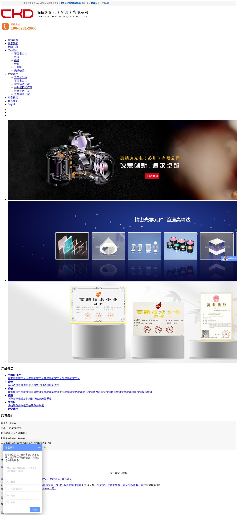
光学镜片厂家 (22, 94)
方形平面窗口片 (35, 378)
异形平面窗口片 (71, 378)
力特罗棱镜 (24, 392)
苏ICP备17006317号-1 (44, 488)
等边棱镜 (36, 392)
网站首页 (13, 40)
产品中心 (13, 50)
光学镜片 (106, 3)
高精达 (94, 3)
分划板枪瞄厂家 (23, 87)
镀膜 (16, 63)
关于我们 (13, 43)
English (11, 104)
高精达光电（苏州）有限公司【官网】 (62, 485)
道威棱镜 (46, 392)
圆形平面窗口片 (17, 378)
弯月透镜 (23, 385)
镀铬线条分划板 (17, 405)
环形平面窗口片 (53, 378)
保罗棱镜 (137, 392)
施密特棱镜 (76, 392)
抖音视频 (13, 97)
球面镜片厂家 (22, 84)
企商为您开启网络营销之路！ (73, 3)
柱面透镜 (54, 385)
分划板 (18, 67)
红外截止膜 (37, 398)
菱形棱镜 (88, 392)
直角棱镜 (13, 392)
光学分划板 (20, 77)
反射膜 (27, 398)
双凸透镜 (13, 385)
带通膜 (48, 398)
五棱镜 (55, 392)
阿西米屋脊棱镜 (102, 392)
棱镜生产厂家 (22, 90)
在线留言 (55, 479)
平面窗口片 (20, 53)
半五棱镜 (64, 392)
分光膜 (19, 398)
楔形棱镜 (147, 392)
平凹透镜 (44, 385)
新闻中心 (13, 46)
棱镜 (16, 60)
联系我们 (13, 101)
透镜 (16, 57)
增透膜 (11, 398)
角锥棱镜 (116, 392)
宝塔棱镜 (126, 392)
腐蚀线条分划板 (35, 405)
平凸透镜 (33, 385)
